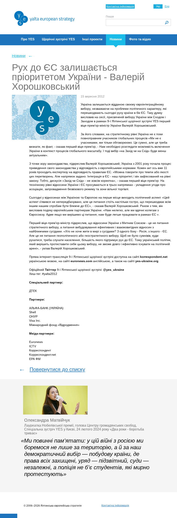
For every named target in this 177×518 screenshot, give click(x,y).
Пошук (110, 16)
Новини (116, 39)
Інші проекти (92, 39)
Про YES (28, 39)
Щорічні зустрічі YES (58, 39)
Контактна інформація (120, 6)
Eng (167, 6)
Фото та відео (140, 39)
